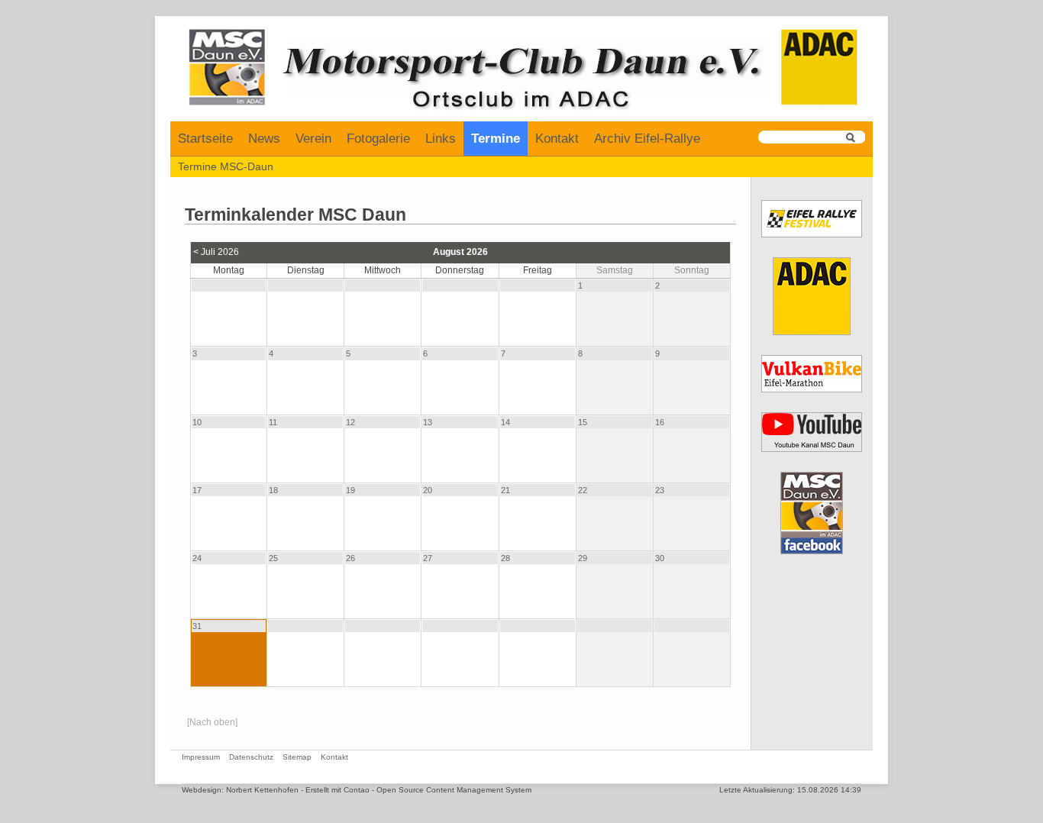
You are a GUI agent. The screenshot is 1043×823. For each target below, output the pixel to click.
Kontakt (557, 138)
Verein (313, 138)
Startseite (205, 138)
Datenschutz (251, 757)
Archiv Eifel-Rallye (647, 138)
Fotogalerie (378, 138)
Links (440, 138)
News (264, 138)
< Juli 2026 (216, 252)
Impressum (201, 757)
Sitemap (297, 757)
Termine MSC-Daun (225, 166)
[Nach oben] (212, 722)
